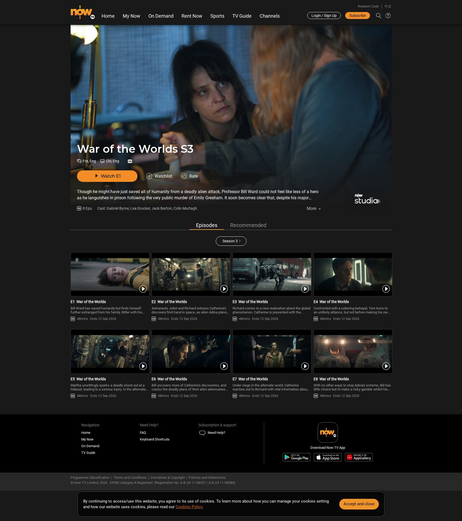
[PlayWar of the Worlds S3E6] (190, 351)
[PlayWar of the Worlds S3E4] (352, 274)
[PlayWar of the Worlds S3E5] (109, 351)
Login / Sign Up (324, 15)
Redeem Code (368, 6)
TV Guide (242, 16)
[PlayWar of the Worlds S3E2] (190, 274)
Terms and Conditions (130, 478)
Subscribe (357, 15)
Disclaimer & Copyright (168, 478)
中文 (387, 6)
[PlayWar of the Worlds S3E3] (271, 274)
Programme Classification (90, 478)
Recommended (248, 225)
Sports (217, 16)
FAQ (143, 433)
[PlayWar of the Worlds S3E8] (352, 351)
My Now (131, 16)
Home (108, 16)
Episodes (206, 225)
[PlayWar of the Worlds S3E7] (271, 351)
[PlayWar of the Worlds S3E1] (109, 274)
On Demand (161, 16)
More (311, 208)
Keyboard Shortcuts (155, 439)
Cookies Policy (189, 506)
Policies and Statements (207, 478)
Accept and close (359, 503)
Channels (270, 16)
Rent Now (192, 16)
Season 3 (230, 241)
